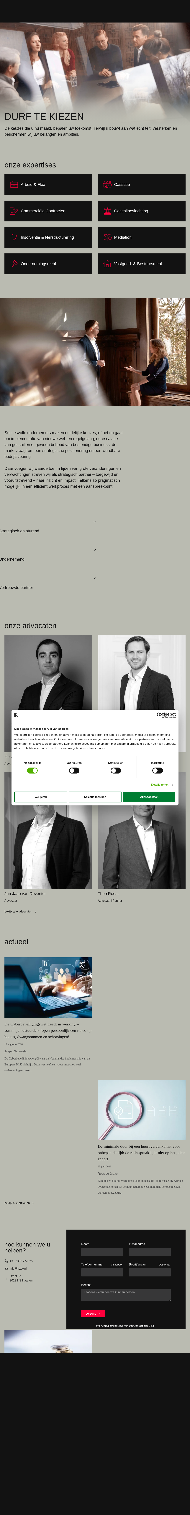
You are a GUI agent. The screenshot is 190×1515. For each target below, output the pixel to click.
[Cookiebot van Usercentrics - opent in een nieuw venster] (159, 715)
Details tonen (159, 784)
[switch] (74, 771)
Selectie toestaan (95, 796)
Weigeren (41, 796)
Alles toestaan (149, 796)
